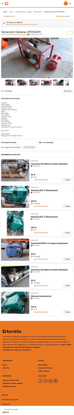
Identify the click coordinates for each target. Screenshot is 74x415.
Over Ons (6, 368)
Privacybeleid (6, 404)
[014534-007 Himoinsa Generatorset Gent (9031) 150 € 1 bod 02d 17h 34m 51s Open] (37, 315)
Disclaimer (5, 395)
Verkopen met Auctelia (11, 380)
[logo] (6, 3)
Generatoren (38, 12)
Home (5, 365)
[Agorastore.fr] (37, 331)
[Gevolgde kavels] (61, 3)
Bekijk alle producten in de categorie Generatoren (22, 24)
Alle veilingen (43, 365)
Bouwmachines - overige (23, 12)
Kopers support (43, 371)
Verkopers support (9, 386)
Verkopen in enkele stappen (13, 383)
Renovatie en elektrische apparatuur (16, 34)
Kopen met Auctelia (45, 368)
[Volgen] (69, 161)
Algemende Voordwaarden (10, 399)
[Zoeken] (57, 3)
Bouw (11, 12)
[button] (2, 3)
